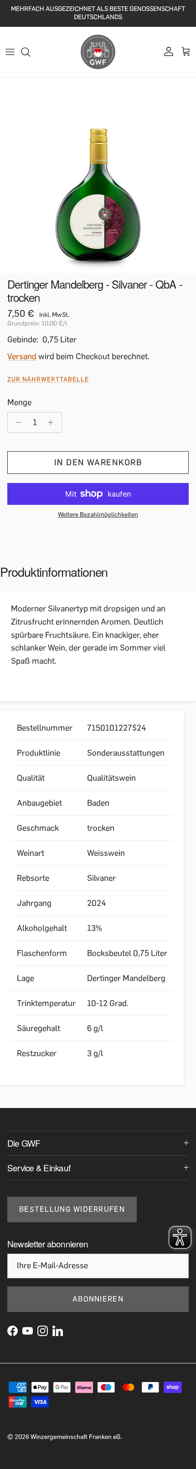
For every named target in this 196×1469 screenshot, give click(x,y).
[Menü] (10, 52)
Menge (19, 402)
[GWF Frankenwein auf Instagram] (42, 1331)
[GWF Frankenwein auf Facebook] (12, 1331)
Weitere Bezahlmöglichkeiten (98, 514)
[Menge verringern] (16, 422)
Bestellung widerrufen (72, 1209)
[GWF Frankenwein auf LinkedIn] (57, 1331)
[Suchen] (30, 52)
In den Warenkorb (98, 462)
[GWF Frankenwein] (98, 51)
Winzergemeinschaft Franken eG (75, 1437)
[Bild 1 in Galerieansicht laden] (98, 175)
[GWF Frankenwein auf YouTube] (27, 1331)
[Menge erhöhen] (53, 422)
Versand (21, 356)
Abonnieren (98, 1299)
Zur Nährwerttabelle (48, 379)
